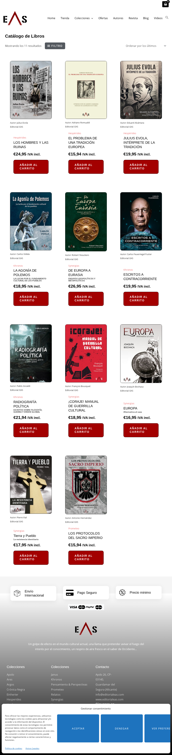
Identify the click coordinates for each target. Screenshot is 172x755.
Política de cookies (13, 748)
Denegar (122, 728)
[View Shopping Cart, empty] (165, 4)
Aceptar (78, 728)
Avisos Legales (32, 748)
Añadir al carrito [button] (29, 167)
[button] (91, 18)
